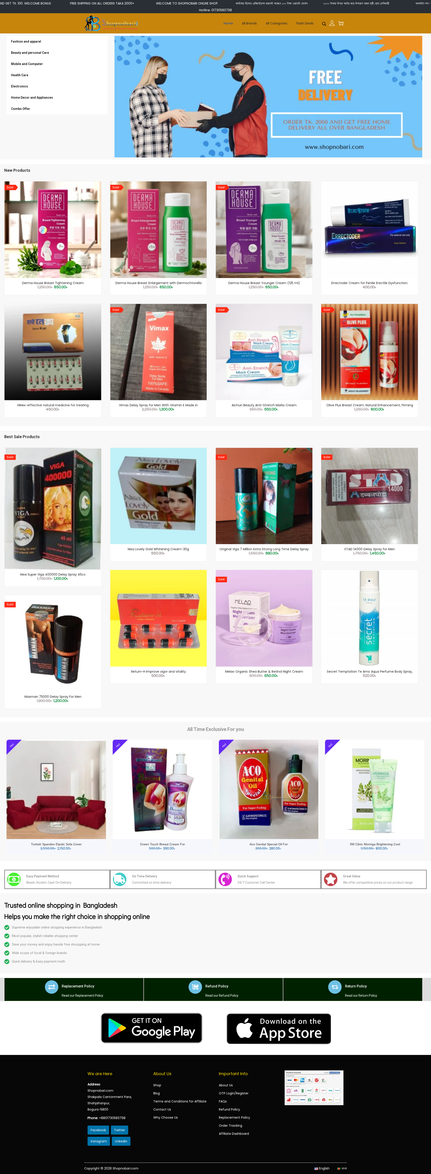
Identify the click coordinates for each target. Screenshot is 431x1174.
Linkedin (121, 1141)
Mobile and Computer (27, 64)
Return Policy (356, 986)
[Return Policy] (335, 987)
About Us (226, 1085)
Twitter (119, 1130)
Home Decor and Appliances (32, 97)
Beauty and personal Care (30, 52)
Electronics (19, 86)
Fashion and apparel (26, 41)
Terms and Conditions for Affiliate (180, 1101)
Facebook (98, 1130)
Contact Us (162, 1109)
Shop (157, 1085)
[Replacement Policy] (51, 987)
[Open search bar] (324, 23)
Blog (156, 1093)
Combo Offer (20, 109)
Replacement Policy (78, 986)
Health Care (19, 75)
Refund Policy (216, 986)
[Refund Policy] (195, 987)
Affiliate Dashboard (234, 1133)
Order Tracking (230, 1125)
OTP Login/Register (233, 1093)
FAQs (223, 1101)
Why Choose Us (165, 1117)
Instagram (99, 1141)
